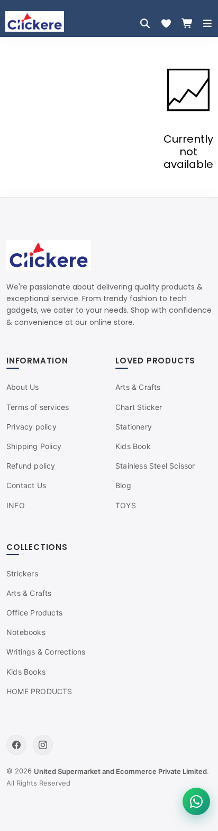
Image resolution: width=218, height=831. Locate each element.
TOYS (125, 505)
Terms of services (37, 407)
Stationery (133, 426)
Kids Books (26, 671)
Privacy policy (31, 426)
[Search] (145, 23)
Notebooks (26, 632)
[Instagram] (43, 745)
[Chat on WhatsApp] (196, 801)
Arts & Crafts (138, 386)
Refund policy (31, 465)
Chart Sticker (138, 407)
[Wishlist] (166, 23)
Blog (123, 485)
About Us (22, 386)
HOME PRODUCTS (39, 691)
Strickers (22, 573)
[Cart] (187, 23)
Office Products (34, 612)
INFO (15, 505)
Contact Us (26, 485)
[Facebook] (16, 745)
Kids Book (133, 446)
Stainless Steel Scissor (155, 465)
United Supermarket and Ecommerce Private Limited (120, 771)
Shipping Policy (33, 446)
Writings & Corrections (45, 651)
